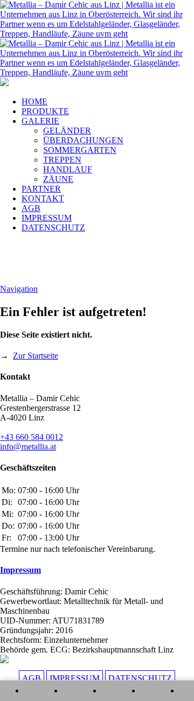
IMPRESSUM (47, 217)
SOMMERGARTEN (79, 150)
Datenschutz (140, 678)
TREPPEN (62, 159)
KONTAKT (43, 198)
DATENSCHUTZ (53, 227)
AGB (31, 208)
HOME (34, 101)
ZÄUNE (58, 179)
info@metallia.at (28, 446)
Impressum (20, 569)
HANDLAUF (67, 169)
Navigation (19, 288)
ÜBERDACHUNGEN (83, 140)
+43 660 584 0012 (31, 436)
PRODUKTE (45, 111)
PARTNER (41, 188)
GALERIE (40, 120)
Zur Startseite (35, 355)
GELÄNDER (67, 130)
